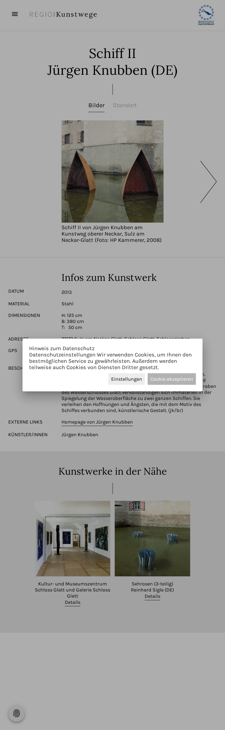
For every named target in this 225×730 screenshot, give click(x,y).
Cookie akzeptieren (171, 379)
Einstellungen (126, 379)
